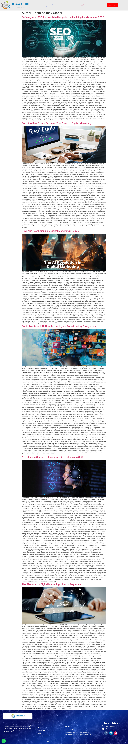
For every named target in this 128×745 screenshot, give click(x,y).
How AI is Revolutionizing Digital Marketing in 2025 (50, 230)
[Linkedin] (111, 733)
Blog (47, 7)
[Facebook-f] (106, 733)
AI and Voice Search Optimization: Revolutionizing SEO (52, 457)
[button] (3, 741)
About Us (54, 5)
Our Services (63, 5)
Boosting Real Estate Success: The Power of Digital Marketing (56, 123)
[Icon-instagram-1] (115, 733)
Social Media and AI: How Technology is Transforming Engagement (59, 326)
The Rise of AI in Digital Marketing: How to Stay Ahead (52, 584)
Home (47, 5)
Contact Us (74, 5)
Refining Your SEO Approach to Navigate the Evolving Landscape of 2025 (63, 17)
